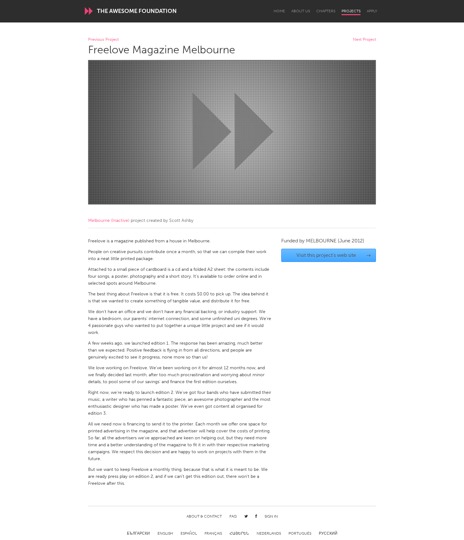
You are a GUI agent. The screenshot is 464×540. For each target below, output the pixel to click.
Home (279, 11)
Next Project (364, 40)
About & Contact (204, 516)
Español (189, 533)
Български (138, 533)
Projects (351, 11)
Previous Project (103, 40)
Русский (328, 533)
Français (213, 533)
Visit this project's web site (333, 255)
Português (300, 533)
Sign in (271, 516)
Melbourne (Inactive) (108, 220)
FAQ (233, 516)
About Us (300, 11)
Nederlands (269, 533)
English (165, 533)
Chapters (325, 11)
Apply (372, 11)
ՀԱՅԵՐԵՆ (239, 533)
